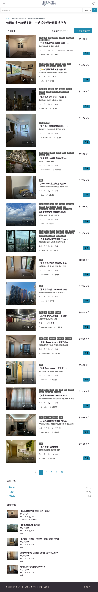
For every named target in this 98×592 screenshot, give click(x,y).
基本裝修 (55, 37)
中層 (45, 37)
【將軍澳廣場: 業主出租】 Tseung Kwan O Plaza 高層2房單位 (65, 239)
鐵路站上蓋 (60, 338)
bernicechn (45, 55)
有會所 (59, 66)
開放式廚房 (68, 338)
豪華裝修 (42, 155)
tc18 (42, 224)
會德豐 (58, 152)
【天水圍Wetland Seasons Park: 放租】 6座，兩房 (61, 395)
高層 (47, 155)
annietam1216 (46, 170)
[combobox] (66, 30)
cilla (42, 81)
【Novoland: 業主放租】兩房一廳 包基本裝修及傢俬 (61, 183)
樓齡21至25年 (69, 233)
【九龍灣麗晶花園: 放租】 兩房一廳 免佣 (56, 43)
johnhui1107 (45, 432)
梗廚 (72, 37)
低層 (52, 64)
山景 (47, 206)
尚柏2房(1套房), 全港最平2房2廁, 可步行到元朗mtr (39, 553)
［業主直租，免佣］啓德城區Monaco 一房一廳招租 (61, 158)
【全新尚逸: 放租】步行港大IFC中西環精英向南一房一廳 (63, 263)
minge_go (44, 250)
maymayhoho (45, 353)
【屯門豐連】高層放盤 (48, 447)
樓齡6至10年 (55, 91)
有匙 (68, 37)
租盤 (41, 37)
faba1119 (44, 109)
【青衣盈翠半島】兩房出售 (30, 525)
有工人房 (71, 390)
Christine (44, 407)
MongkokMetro (46, 327)
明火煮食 (62, 37)
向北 (62, 231)
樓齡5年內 (70, 152)
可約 (69, 64)
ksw (42, 301)
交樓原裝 (46, 64)
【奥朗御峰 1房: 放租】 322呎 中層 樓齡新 (57, 97)
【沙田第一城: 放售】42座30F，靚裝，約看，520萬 (39, 539)
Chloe (43, 458)
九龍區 (12, 492)
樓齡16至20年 (43, 209)
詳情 (86, 53)
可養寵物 (42, 66)
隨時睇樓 (46, 40)
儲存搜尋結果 (84, 31)
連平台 (65, 209)
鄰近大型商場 (64, 91)
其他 (52, 204)
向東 (50, 37)
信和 (56, 89)
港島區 (12, 496)
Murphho (44, 380)
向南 (68, 204)
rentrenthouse (46, 138)
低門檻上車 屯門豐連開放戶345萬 (32, 567)
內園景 (64, 64)
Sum (42, 195)
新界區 (12, 487)
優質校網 (57, 64)
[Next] (56, 472)
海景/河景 (52, 209)
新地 (47, 66)
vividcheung (45, 275)
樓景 (41, 40)
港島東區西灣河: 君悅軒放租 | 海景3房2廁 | (57, 212)
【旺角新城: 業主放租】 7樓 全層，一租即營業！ (59, 316)
